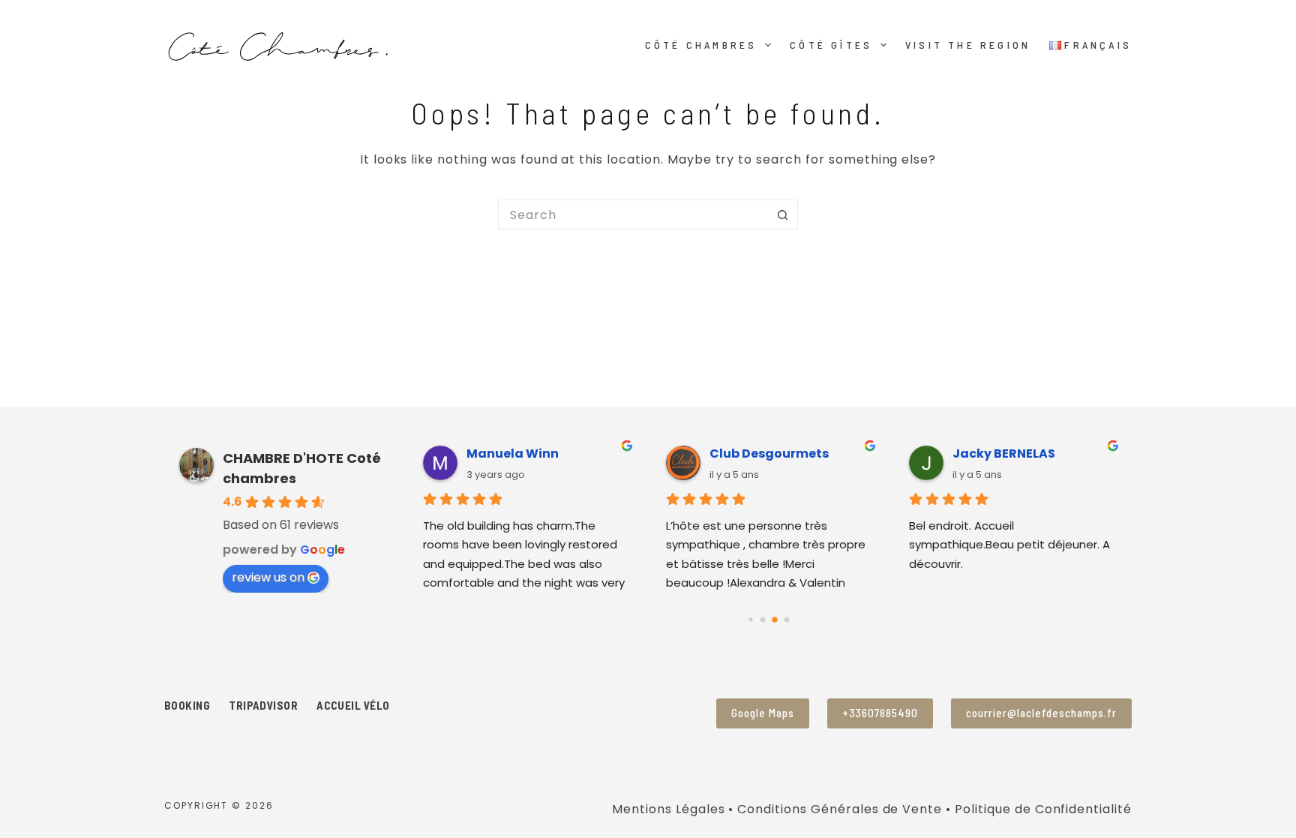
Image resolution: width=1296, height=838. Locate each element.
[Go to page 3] (787, 619)
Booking (187, 705)
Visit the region (967, 44)
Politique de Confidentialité (1043, 809)
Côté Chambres (701, 44)
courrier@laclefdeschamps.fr (1041, 712)
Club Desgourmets (769, 453)
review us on (268, 577)
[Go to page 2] (775, 620)
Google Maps (762, 712)
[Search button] (783, 215)
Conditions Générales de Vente (839, 809)
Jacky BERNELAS (1003, 453)
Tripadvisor (263, 705)
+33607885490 (880, 712)
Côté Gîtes (831, 44)
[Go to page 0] (751, 619)
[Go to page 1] (763, 619)
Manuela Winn (512, 453)
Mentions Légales (668, 809)
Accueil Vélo (352, 705)
